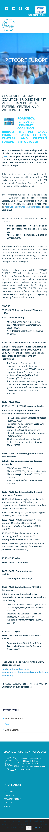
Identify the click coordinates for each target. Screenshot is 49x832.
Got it (29, 828)
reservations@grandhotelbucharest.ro (23, 206)
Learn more (37, 827)
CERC (5, 156)
